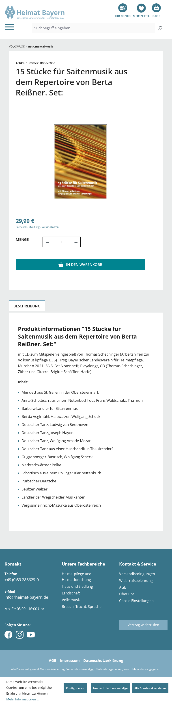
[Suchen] (160, 28)
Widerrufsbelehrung (136, 580)
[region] (80, 161)
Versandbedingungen (137, 573)
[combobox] (93, 28)
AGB (122, 587)
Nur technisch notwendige (110, 688)
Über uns (127, 594)
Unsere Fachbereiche (83, 564)
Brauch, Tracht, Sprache (81, 606)
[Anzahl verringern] (47, 242)
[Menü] (10, 26)
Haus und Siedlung (77, 586)
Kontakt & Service (137, 564)
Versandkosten (76, 669)
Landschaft (71, 593)
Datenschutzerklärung (103, 660)
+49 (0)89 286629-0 (21, 579)
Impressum (70, 660)
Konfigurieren (75, 688)
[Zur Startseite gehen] (34, 12)
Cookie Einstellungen (136, 600)
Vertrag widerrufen (143, 624)
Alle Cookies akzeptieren (150, 688)
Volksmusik (71, 599)
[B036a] (80, 161)
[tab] (27, 305)
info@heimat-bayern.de (26, 597)
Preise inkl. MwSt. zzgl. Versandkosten (37, 227)
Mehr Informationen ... (22, 699)
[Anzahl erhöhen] (76, 242)
